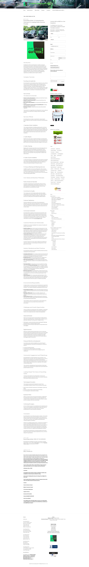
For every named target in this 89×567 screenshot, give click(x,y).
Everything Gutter (39, 4)
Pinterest (54, 244)
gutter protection (53, 167)
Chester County (32, 554)
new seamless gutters (59, 175)
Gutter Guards (53, 528)
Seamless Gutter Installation (55, 197)
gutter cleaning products (55, 160)
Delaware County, (26, 555)
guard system (59, 155)
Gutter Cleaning (53, 529)
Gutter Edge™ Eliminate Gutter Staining (53, 532)
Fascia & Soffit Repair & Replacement (53, 531)
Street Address (52, 52)
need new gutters (60, 172)
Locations (48, 10)
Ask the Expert (53, 231)
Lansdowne (59, 170)
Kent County (62, 168)
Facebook (54, 242)
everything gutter (53, 153)
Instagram (54, 241)
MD (55, 172)
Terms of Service (54, 249)
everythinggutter (60, 153)
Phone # (52, 39)
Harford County (56, 168)
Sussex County (53, 182)
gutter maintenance (59, 165)
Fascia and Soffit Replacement (56, 203)
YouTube (54, 245)
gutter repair (59, 167)
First (51, 37)
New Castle (53, 173)
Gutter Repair (53, 202)
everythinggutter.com (38, 218)
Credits (47, 563)
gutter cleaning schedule (55, 162)
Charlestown (58, 148)
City (50, 59)
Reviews (43, 10)
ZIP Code (51, 63)
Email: (51, 44)
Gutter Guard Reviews (54, 217)
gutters (52, 168)
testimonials (59, 182)
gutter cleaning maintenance (55, 158)
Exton (52, 155)
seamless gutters (57, 178)
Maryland (52, 172)
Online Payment (53, 230)
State (59, 59)
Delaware (57, 152)
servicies (62, 178)
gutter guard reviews (59, 163)
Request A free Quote (54, 208)
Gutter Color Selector (54, 206)
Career (52, 237)
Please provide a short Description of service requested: (56, 71)
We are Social (53, 240)
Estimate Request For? (54, 65)
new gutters (53, 175)
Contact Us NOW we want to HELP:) (58, 10)
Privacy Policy (53, 248)
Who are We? (37, 10)
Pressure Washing (54, 207)
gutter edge (62, 162)
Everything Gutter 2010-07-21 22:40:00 (34, 439)
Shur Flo (52, 180)
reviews (52, 178)
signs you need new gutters (59, 180)
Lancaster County (53, 170)
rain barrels (58, 177)
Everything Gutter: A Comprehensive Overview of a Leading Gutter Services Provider (34, 22)
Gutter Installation (53, 525)
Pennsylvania (53, 177)
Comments (52, 152)
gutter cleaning (53, 157)
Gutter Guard (53, 163)
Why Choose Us (27, 451)
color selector (59, 150)
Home (24, 10)
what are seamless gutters (55, 183)
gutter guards (53, 165)
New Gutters (37, 442)
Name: (51, 33)
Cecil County (53, 148)
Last (59, 37)
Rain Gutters (63, 177)
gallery (55, 155)
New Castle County (59, 173)
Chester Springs (53, 150)
